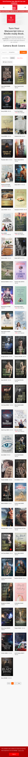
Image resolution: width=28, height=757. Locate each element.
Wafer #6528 (4, 258)
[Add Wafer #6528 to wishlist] (11, 252)
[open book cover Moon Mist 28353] (21, 542)
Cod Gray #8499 (5, 553)
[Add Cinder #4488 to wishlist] (11, 648)
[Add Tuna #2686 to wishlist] (11, 228)
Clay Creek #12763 (19, 86)
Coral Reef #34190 (19, 380)
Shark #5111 (18, 184)
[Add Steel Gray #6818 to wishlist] (11, 425)
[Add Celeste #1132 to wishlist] (24, 130)
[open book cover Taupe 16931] (21, 617)
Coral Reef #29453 (19, 455)
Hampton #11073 (19, 209)
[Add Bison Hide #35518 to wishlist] (24, 155)
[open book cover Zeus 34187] (7, 369)
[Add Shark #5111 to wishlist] (24, 180)
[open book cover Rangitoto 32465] (7, 592)
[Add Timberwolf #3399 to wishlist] (11, 180)
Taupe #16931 (18, 628)
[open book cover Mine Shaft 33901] (21, 393)
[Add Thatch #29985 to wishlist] (11, 474)
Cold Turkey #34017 (19, 653)
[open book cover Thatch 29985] (7, 468)
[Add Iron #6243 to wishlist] (11, 450)
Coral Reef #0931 (19, 111)
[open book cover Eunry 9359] (7, 100)
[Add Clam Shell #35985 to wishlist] (11, 82)
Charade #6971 (4, 528)
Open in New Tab (8, 62)
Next (19, 683)
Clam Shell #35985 (5, 86)
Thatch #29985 (4, 479)
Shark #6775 (18, 258)
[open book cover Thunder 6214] (7, 148)
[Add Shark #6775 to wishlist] (24, 252)
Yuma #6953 (4, 136)
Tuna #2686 (4, 233)
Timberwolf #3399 (5, 184)
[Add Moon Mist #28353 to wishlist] (24, 548)
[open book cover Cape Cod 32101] (21, 222)
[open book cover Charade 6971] (7, 517)
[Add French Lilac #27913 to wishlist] (24, 277)
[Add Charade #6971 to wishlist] (11, 524)
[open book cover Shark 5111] (21, 173)
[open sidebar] (3, 7)
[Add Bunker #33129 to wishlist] (24, 573)
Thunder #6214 (5, 159)
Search (24, 52)
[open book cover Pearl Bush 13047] (7, 320)
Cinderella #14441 (19, 603)
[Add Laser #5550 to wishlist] (11, 203)
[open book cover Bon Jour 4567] (21, 418)
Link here (15, 42)
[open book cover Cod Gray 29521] (7, 393)
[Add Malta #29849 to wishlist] (11, 499)
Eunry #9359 (4, 111)
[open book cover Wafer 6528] (7, 247)
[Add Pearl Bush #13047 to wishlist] (11, 327)
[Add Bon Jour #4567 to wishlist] (24, 425)
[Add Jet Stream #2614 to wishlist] (24, 302)
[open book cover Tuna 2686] (7, 222)
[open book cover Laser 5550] (7, 198)
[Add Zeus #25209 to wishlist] (11, 672)
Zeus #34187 (4, 380)
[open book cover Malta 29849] (7, 492)
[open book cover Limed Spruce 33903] (7, 567)
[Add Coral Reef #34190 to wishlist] (24, 375)
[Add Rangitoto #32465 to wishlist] (11, 598)
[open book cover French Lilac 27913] (21, 270)
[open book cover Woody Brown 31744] (21, 517)
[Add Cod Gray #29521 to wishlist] (11, 400)
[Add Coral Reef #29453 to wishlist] (24, 450)
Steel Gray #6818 (5, 430)
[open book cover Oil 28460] (21, 468)
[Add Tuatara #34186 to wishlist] (24, 350)
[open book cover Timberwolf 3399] (7, 173)
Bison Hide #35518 (19, 159)
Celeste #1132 (18, 136)
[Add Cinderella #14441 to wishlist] (24, 598)
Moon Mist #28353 (19, 553)
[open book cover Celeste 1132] (21, 125)
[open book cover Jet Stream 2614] (21, 295)
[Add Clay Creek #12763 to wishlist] (24, 82)
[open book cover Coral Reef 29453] (21, 443)
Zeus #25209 (4, 678)
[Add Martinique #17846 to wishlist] (11, 302)
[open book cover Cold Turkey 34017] (21, 642)
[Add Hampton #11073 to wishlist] (24, 203)
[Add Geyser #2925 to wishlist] (24, 327)
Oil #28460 (17, 479)
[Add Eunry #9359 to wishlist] (11, 106)
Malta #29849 (4, 503)
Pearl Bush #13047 (5, 331)
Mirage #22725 (4, 356)
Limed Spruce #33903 (6, 578)
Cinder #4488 (4, 653)
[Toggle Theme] (25, 7)
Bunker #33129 (18, 578)
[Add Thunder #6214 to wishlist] (11, 155)
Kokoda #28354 (5, 281)
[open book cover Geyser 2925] (21, 320)
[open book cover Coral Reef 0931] (21, 100)
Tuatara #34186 (18, 356)
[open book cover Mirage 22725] (7, 345)
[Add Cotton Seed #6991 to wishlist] (24, 499)
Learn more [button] (21, 750)
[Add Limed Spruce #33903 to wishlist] (11, 573)
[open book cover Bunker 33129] (21, 567)
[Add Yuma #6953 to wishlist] (11, 130)
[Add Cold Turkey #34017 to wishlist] (24, 648)
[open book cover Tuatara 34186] (21, 345)
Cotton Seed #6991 (19, 503)
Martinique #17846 (5, 306)
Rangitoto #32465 (5, 603)
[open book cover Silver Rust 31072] (7, 617)
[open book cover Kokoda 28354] (7, 270)
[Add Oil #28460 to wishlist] (24, 474)
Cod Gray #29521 (5, 405)
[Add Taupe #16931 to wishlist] (24, 623)
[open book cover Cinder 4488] (7, 642)
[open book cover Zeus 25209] (7, 667)
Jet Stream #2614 (19, 306)
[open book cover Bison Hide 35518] (21, 148)
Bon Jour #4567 (18, 430)
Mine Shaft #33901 (19, 405)
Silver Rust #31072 (5, 628)
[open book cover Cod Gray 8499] (7, 542)
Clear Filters (20, 58)
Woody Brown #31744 (20, 528)
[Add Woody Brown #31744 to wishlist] (24, 524)
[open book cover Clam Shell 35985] (7, 75)
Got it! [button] (14, 754)
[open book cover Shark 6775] (21, 247)
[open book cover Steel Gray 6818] (7, 418)
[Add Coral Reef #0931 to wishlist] (24, 106)
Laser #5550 (4, 209)
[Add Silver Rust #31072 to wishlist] (11, 623)
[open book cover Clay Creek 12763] (21, 75)
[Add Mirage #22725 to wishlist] (11, 350)
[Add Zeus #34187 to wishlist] (11, 375)
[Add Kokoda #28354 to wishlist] (11, 277)
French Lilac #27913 (19, 281)
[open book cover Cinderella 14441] (21, 592)
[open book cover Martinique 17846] (7, 295)
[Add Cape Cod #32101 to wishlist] (24, 228)
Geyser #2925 (18, 331)
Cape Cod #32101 (19, 233)
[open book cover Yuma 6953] (7, 125)
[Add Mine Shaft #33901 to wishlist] (24, 400)
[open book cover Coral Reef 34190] (21, 369)
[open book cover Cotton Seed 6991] (21, 492)
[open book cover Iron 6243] (7, 443)
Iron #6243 (3, 455)
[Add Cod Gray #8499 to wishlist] (11, 548)
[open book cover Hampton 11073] (21, 198)
